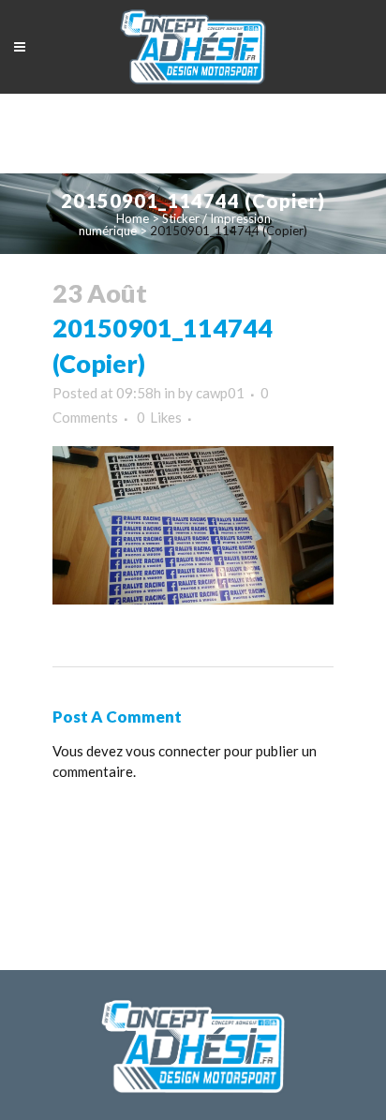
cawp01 (220, 392)
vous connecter (173, 750)
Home (132, 218)
